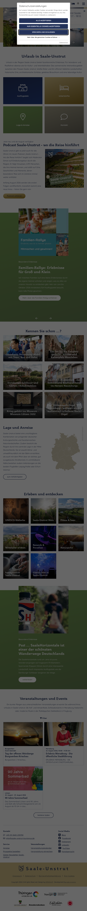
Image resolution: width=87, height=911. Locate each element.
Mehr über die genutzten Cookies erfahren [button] (42, 37)
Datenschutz (63, 42)
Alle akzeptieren (43, 20)
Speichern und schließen (43, 32)
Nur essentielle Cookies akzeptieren (43, 26)
